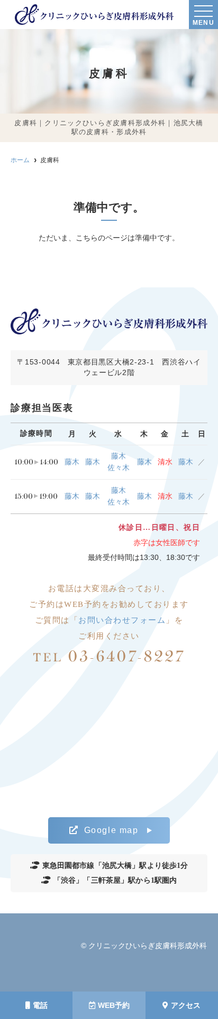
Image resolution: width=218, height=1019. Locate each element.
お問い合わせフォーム (122, 620)
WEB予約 (114, 1005)
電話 (40, 1005)
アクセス (186, 1005)
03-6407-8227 (109, 656)
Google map (111, 830)
